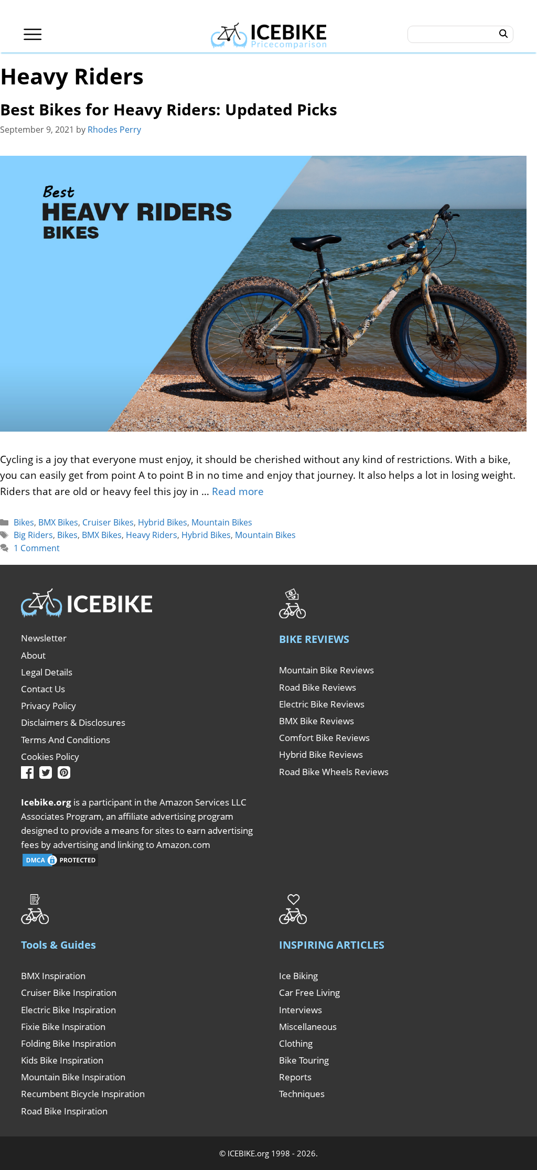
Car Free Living (309, 992)
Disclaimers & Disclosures (73, 722)
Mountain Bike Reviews (326, 670)
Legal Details (46, 672)
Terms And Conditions (65, 740)
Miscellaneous (308, 1027)
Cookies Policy (50, 756)
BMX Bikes (58, 522)
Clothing (296, 1043)
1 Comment (37, 548)
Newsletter (44, 638)
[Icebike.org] (269, 34)
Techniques (302, 1094)
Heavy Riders (151, 535)
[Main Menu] (33, 34)
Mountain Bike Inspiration (73, 1077)
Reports (295, 1077)
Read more (238, 491)
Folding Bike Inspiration (68, 1043)
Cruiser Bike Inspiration (68, 992)
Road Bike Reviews (317, 687)
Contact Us (43, 689)
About (33, 655)
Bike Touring (304, 1060)
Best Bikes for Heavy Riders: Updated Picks (168, 109)
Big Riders (33, 535)
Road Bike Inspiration (64, 1111)
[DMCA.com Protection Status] (60, 864)
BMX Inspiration (53, 976)
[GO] (504, 34)
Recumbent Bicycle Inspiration (83, 1094)
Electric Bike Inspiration (68, 1010)
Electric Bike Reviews (321, 704)
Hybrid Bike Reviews (321, 754)
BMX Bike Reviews (316, 721)
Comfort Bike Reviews (324, 738)
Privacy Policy (48, 706)
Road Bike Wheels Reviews (334, 772)
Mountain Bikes (221, 522)
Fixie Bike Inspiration (63, 1027)
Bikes (24, 522)
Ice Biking (298, 976)
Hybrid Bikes (162, 522)
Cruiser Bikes (108, 522)
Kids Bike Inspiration (62, 1060)
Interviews (300, 1010)
